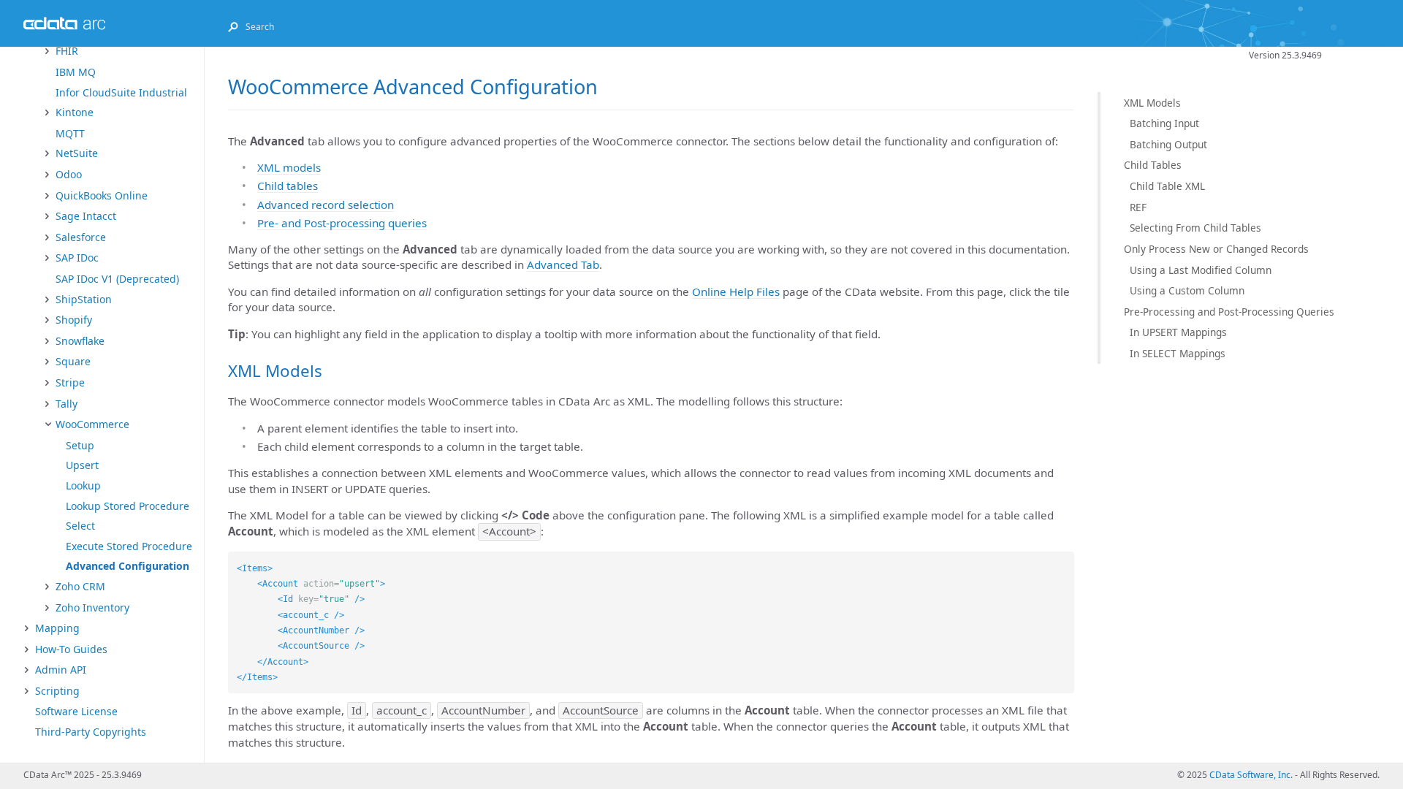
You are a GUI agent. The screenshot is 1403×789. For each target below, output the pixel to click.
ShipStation (84, 299)
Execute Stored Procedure (129, 546)
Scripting (57, 691)
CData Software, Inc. (1251, 775)
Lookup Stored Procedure (127, 506)
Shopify (74, 320)
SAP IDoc (77, 257)
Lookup (83, 485)
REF (1138, 207)
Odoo (69, 174)
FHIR (67, 51)
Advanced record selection (325, 204)
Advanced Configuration (127, 566)
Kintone (75, 112)
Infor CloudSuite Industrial (121, 92)
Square (73, 361)
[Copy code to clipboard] (1063, 562)
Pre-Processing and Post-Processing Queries (1229, 312)
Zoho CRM (80, 586)
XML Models (1152, 103)
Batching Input (1164, 123)
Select (80, 526)
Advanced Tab (563, 264)
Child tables (287, 185)
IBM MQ (76, 72)
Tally (66, 404)
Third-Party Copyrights (90, 732)
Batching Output (1168, 144)
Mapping (57, 628)
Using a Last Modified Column (1200, 270)
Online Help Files (736, 291)
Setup (80, 445)
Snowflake (80, 341)
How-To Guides (71, 649)
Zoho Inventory (92, 607)
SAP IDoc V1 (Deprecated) (117, 279)
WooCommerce (92, 424)
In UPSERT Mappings (1178, 332)
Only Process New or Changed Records (1216, 249)
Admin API (60, 669)
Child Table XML (1167, 186)
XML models (289, 167)
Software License (76, 711)
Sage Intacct (86, 216)
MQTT (70, 133)
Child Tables (1153, 165)
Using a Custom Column (1187, 290)
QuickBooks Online (102, 195)
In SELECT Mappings (1177, 353)
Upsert (82, 465)
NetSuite (77, 153)
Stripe (70, 382)
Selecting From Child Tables (1195, 228)
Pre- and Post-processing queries (342, 223)
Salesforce (81, 237)
